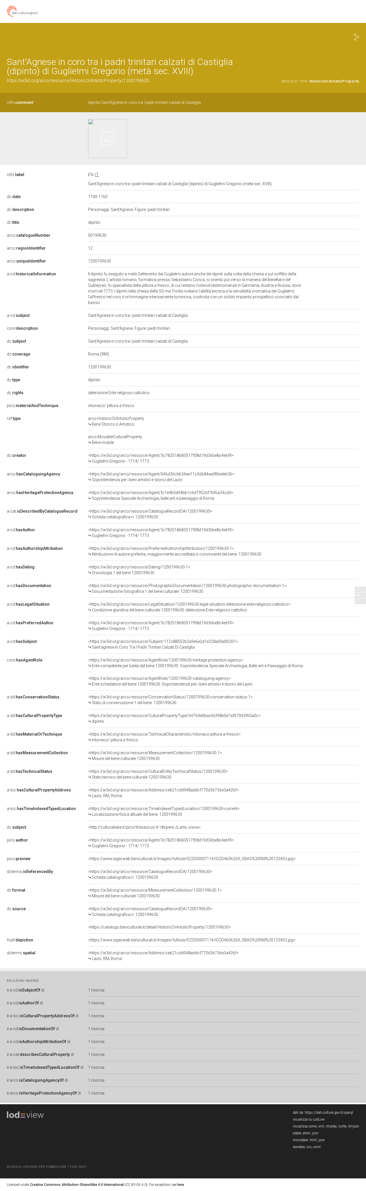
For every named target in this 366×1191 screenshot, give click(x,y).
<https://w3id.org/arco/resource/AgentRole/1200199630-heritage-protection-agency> (195, 663)
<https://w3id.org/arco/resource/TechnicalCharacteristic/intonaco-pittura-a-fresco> (164, 737)
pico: (32, 405)
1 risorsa (96, 990)
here (180, 1185)
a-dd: (33, 697)
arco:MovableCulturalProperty (115, 439)
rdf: (14, 418)
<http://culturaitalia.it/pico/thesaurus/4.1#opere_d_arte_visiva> (144, 827)
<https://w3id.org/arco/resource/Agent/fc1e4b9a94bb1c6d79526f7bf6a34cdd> (160, 495)
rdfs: (20, 102)
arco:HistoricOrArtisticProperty (116, 421)
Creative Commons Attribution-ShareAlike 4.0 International (77, 1185)
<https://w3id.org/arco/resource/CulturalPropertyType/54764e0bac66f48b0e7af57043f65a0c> (174, 718)
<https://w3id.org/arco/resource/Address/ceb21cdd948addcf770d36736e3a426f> (163, 793)
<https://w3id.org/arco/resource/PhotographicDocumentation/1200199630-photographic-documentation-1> (187, 588)
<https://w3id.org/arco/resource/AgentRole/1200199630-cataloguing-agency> (170, 681)
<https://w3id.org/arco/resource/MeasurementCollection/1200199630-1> (155, 755)
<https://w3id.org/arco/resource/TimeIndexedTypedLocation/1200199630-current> (164, 811)
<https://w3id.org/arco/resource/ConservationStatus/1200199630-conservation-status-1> (170, 700)
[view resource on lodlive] (356, 37)
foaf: (20, 940)
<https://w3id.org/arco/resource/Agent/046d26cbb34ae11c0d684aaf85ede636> (161, 477)
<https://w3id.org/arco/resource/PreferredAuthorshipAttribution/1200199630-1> (174, 551)
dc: (14, 196)
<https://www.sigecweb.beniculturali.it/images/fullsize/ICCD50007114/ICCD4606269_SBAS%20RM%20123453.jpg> (192, 858)
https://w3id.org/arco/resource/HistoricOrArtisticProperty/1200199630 (78, 80)
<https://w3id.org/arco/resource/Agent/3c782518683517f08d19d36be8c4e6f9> (161, 458)
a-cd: (31, 274)
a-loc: (39, 790)
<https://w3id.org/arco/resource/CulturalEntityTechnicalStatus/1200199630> (158, 774)
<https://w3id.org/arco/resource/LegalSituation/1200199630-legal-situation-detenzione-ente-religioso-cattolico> (189, 607)
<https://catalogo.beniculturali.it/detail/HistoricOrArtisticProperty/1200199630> (159, 927)
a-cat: (42, 511)
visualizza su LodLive (308, 1119)
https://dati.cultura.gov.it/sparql (329, 1113)
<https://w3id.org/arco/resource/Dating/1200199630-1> (139, 570)
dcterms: (30, 871)
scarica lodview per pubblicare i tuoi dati (46, 1167)
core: (22, 328)
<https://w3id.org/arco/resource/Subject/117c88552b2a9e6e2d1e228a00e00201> (163, 644)
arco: (28, 235)
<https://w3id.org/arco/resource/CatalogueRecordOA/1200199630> (150, 514)
